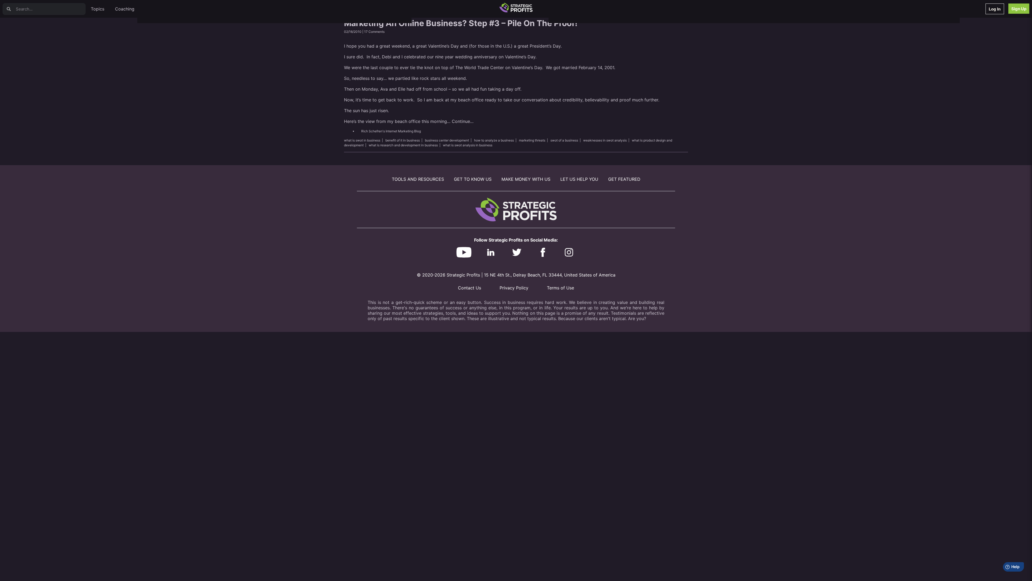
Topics (97, 9)
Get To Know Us (473, 179)
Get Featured (624, 179)
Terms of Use (560, 287)
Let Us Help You (579, 179)
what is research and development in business (403, 145)
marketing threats (532, 140)
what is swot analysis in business (467, 145)
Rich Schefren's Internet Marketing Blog (391, 131)
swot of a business (564, 140)
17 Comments (374, 32)
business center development (447, 140)
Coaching (124, 9)
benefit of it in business (402, 140)
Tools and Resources (418, 179)
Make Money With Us (525, 179)
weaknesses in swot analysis (605, 140)
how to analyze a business (494, 140)
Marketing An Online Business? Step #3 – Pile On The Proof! (461, 23)
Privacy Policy (514, 287)
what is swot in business (362, 140)
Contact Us (469, 287)
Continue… (463, 121)
